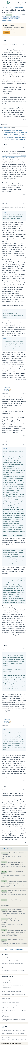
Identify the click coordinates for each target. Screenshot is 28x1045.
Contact (4, 1039)
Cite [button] (24, 119)
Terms (13, 1039)
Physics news (4, 127)
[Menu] (3, 2)
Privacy (17, 1039)
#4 (25, 393)
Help (22, 1039)
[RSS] (25, 1040)
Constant (4, 18)
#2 (25, 147)
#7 (25, 725)
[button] (23, 44)
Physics (11, 18)
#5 (25, 444)
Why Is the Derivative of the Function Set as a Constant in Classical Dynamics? (13, 920)
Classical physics (15, 16)
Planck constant (6, 20)
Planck (16, 18)
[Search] (25, 2)
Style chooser (6, 1037)
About (8, 1039)
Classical (6, 16)
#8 (25, 789)
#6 (25, 649)
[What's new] (22, 2)
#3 (25, 203)
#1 (25, 44)
